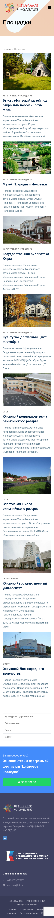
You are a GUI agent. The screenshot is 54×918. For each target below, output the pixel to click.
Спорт (6, 411)
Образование (10, 578)
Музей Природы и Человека (25, 184)
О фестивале (27, 782)
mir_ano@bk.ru (15, 885)
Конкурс (41, 909)
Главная (13, 909)
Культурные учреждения (18, 95)
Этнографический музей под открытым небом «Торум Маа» (25, 105)
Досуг (6, 664)
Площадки (11, 913)
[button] (49, 7)
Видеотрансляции (29, 913)
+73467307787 (15, 880)
